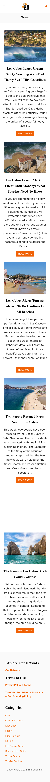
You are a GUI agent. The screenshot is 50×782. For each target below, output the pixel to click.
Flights (9, 730)
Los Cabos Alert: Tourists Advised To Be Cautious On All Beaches (25, 306)
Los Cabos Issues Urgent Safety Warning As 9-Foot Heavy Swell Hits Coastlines (25, 74)
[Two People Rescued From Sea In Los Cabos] (25, 395)
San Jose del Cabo (15, 751)
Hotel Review (12, 735)
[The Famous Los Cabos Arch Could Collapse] (25, 550)
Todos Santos (12, 756)
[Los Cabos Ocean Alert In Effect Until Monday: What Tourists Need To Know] (25, 159)
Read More (26, 134)
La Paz (9, 740)
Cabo (8, 715)
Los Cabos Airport (15, 746)
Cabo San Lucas (14, 720)
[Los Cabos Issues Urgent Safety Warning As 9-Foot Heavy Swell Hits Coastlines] (25, 47)
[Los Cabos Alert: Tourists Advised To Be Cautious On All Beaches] (25, 279)
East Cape (11, 725)
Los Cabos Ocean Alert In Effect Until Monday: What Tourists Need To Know (25, 186)
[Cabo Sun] (25, 6)
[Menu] (4, 6)
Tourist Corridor (14, 761)
